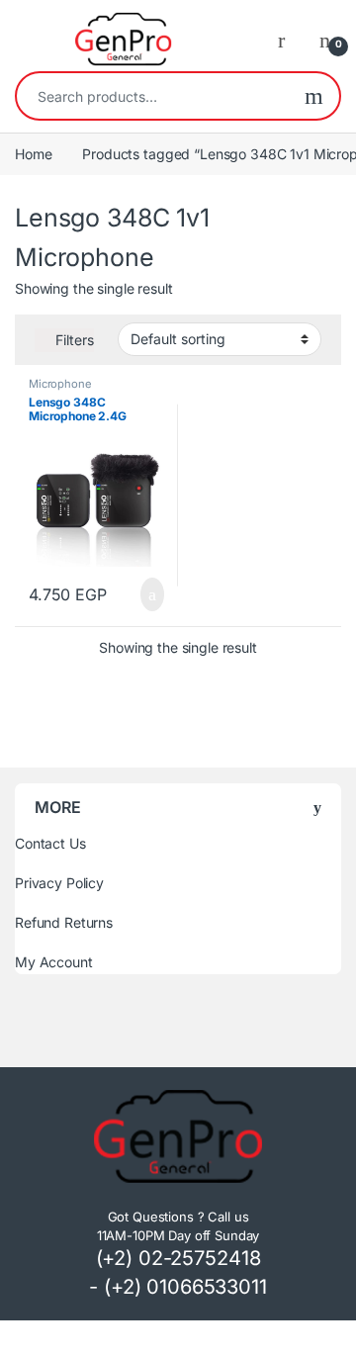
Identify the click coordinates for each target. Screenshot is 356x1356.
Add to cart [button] (150, 594)
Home (33, 153)
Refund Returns (64, 922)
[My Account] (289, 39)
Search (314, 96)
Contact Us (50, 843)
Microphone (60, 384)
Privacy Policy (59, 882)
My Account (54, 961)
